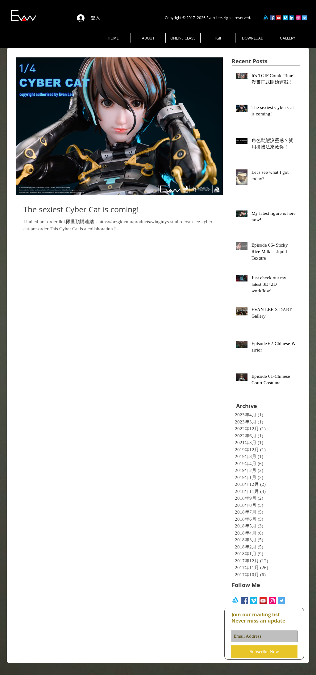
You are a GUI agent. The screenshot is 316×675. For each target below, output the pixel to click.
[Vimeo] (285, 17)
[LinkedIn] (291, 17)
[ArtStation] (265, 17)
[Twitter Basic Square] (281, 600)
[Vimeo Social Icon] (253, 600)
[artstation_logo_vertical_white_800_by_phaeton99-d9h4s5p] (235, 600)
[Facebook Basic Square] (244, 600)
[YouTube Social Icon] (263, 600)
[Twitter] (304, 17)
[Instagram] (298, 17)
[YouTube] (278, 17)
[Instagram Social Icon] (272, 600)
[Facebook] (272, 17)
